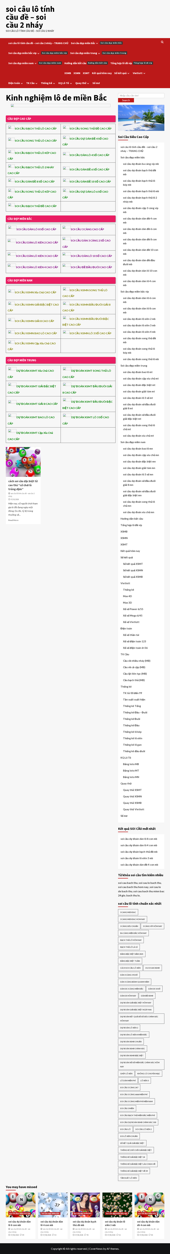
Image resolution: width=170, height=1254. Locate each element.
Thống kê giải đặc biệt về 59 (134, 1171)
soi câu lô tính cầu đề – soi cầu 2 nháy (30, 17)
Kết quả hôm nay (102, 73)
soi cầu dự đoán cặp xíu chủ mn (141, 455)
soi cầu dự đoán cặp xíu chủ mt (141, 378)
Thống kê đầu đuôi (134, 751)
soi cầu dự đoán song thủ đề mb (139, 340)
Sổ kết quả (120, 73)
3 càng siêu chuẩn (129, 926)
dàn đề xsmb (147, 996)
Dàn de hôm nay (128, 996)
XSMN (77, 73)
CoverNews (96, 1248)
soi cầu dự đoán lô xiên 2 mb (139, 318)
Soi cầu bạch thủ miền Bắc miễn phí (137, 1115)
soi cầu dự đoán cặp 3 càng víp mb (140, 210)
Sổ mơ (96, 83)
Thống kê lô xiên (132, 738)
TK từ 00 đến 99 (132, 693)
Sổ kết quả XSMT (133, 563)
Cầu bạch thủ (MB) (134, 680)
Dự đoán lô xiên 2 (129, 1028)
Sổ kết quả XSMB (133, 576)
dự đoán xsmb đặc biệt (131, 1055)
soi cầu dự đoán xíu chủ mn (138, 512)
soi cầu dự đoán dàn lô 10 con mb (140, 272)
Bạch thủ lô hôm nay (131, 940)
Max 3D (127, 602)
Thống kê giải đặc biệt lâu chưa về (137, 1164)
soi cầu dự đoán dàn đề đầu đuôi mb (139, 262)
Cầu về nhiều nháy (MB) (136, 660)
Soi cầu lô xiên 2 (143, 1129)
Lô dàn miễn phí (128, 1080)
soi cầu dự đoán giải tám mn (139, 467)
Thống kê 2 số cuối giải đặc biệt (136, 1150)
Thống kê (46, 83)
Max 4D (127, 596)
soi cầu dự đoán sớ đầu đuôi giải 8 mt (139, 406)
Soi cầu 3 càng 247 (129, 1087)
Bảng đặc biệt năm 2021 (131, 954)
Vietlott (137, 73)
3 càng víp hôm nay (152, 926)
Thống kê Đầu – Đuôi (135, 712)
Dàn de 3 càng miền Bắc (131, 989)
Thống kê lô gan (132, 744)
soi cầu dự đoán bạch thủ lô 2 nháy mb (140, 199)
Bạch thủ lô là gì (129, 947)
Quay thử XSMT (132, 789)
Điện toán (14, 83)
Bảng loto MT (131, 770)
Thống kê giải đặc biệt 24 (132, 1157)
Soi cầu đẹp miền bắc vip (37, 53)
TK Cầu (30, 83)
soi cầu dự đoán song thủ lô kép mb (139, 350)
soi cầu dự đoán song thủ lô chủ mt (139, 427)
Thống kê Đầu (131, 725)
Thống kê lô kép (132, 731)
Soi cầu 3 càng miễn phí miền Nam (136, 1101)
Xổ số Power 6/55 (133, 609)
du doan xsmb (152, 968)
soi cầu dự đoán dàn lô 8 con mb (139, 310)
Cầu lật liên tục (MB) (135, 673)
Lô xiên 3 (144, 1080)
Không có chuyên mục (148, 1073)
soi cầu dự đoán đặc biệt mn (139, 461)
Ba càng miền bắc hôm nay (133, 933)
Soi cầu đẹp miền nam (34, 63)
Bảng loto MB (131, 764)
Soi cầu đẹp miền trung (98, 53)
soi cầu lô (125, 1129)
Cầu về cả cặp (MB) (134, 667)
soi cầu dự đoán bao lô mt (138, 372)
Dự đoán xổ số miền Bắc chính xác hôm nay (140, 1064)
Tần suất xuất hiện (134, 699)
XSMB (67, 73)
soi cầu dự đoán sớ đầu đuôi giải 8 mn (139, 482)
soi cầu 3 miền (127, 1108)
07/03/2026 (15, 499)
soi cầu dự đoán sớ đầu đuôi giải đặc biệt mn (139, 493)
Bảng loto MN (131, 776)
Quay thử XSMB (132, 802)
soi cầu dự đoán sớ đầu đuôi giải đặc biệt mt (139, 416)
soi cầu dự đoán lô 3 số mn (138, 474)
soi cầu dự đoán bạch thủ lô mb (141, 191)
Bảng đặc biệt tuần (130, 961)
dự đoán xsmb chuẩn (131, 1042)
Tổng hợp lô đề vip (131, 63)
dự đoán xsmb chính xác (132, 1048)
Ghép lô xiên (126, 1073)
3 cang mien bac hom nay (132, 919)
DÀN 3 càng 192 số (129, 975)
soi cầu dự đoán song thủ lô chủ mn (139, 503)
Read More (13, 520)
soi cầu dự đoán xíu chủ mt (138, 435)
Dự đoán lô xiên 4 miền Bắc (133, 1035)
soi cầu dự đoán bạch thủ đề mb (139, 172)
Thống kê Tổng (132, 705)
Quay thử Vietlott (133, 809)
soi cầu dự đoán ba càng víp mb (141, 163)
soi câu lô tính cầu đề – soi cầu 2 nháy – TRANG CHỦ (38, 43)
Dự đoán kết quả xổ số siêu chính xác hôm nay (139, 1018)
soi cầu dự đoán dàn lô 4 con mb (139, 283)
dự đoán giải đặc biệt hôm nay (135, 1003)
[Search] (162, 42)
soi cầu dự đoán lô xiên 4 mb (139, 331)
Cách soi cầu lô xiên (130, 968)
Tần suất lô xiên (128, 1178)
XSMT (86, 73)
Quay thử (80, 83)
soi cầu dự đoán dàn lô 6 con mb (139, 299)
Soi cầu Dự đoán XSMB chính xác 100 (138, 1122)
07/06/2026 (15, 1235)
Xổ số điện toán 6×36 (135, 647)
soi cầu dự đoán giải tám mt (139, 391)
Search (126, 100)
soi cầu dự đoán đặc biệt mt (139, 384)
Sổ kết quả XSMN (133, 570)
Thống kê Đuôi (131, 718)
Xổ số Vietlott (131, 621)
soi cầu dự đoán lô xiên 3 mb (139, 325)
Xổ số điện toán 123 (134, 641)
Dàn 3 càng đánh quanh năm (134, 982)
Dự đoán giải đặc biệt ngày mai (136, 1010)
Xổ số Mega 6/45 (132, 615)
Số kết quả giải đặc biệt (132, 1143)
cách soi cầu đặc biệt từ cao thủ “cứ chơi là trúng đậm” (23, 485)
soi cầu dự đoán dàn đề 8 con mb (140, 241)
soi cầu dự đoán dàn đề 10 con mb (140, 251)
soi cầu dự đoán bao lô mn (138, 448)
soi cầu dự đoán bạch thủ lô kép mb (139, 182)
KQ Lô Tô (63, 83)
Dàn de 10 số (154, 989)
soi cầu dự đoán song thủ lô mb (141, 359)
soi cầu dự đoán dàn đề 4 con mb (140, 220)
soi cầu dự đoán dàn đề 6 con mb (140, 230)
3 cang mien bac (128, 912)
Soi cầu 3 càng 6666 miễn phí (133, 1094)
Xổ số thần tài (131, 634)
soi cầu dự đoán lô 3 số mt (138, 397)
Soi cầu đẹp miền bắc (96, 43)
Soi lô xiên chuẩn (129, 1136)
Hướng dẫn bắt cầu (85, 63)
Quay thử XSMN (132, 796)
